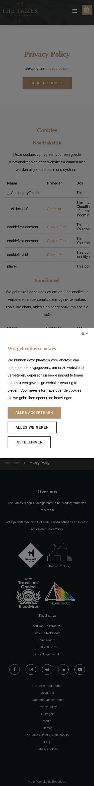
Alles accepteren (34, 413)
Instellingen (29, 442)
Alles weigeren (32, 427)
